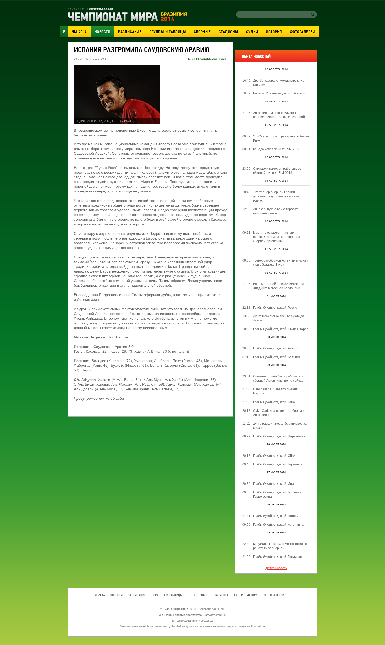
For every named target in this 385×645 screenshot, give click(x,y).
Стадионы (228, 32)
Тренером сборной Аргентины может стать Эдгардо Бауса (280, 262)
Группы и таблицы (167, 32)
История (274, 32)
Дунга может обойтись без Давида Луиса (278, 318)
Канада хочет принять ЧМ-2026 (276, 149)
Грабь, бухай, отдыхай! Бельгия (276, 357)
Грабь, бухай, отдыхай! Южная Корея (281, 329)
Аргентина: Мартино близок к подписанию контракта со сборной (279, 115)
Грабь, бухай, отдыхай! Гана (274, 402)
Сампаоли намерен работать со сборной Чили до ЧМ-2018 (277, 171)
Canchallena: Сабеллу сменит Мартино (275, 391)
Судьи (252, 32)
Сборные (202, 32)
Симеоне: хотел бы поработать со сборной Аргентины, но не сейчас (278, 378)
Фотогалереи (302, 32)
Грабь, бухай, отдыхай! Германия (277, 464)
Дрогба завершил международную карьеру (278, 83)
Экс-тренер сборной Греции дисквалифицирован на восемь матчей (276, 196)
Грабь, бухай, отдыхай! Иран (274, 484)
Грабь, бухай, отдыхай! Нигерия (276, 516)
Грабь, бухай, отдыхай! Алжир (275, 348)
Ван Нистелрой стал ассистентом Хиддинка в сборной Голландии (278, 286)
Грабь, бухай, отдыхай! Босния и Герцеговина (277, 494)
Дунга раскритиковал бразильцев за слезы (280, 426)
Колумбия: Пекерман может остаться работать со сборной (281, 546)
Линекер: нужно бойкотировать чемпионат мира (276, 211)
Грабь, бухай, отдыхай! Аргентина (278, 524)
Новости (103, 32)
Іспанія (193, 58)
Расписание (129, 32)
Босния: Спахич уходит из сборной (279, 93)
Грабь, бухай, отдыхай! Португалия (279, 436)
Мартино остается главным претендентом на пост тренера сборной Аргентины (276, 237)
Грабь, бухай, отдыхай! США (274, 456)
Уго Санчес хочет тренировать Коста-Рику (281, 138)
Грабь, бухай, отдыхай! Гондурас (277, 557)
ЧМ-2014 (79, 32)
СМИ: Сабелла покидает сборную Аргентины (278, 413)
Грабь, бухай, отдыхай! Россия (275, 307)
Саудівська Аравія (213, 58)
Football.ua (258, 626)
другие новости (276, 568)
